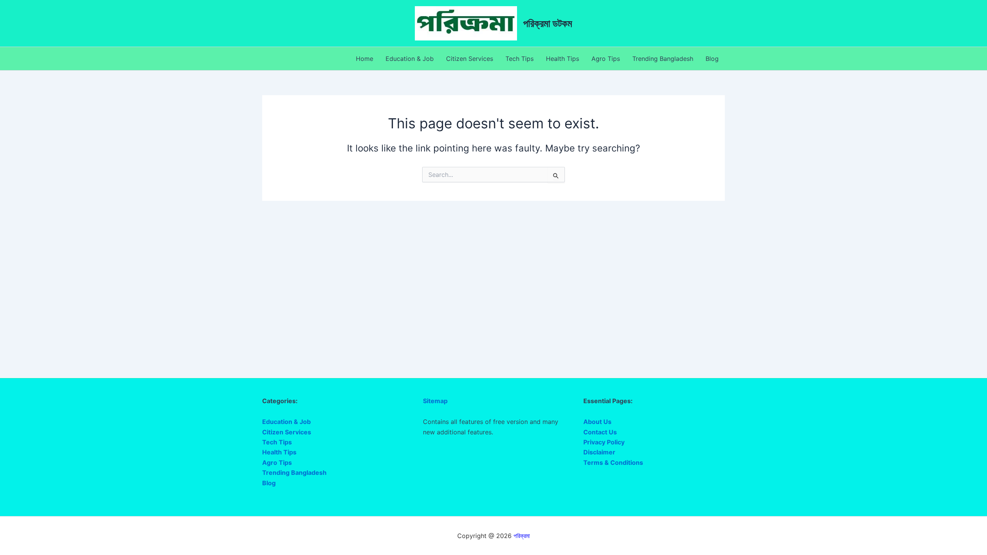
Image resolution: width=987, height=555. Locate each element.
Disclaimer (599, 452)
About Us (597, 422)
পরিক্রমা (522, 536)
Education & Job (410, 58)
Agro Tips (605, 58)
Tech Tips (519, 58)
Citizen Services (469, 58)
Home (364, 58)
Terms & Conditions (613, 462)
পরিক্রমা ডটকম (547, 23)
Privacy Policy (604, 442)
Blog (712, 58)
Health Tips (562, 58)
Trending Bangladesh (662, 58)
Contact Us (600, 432)
